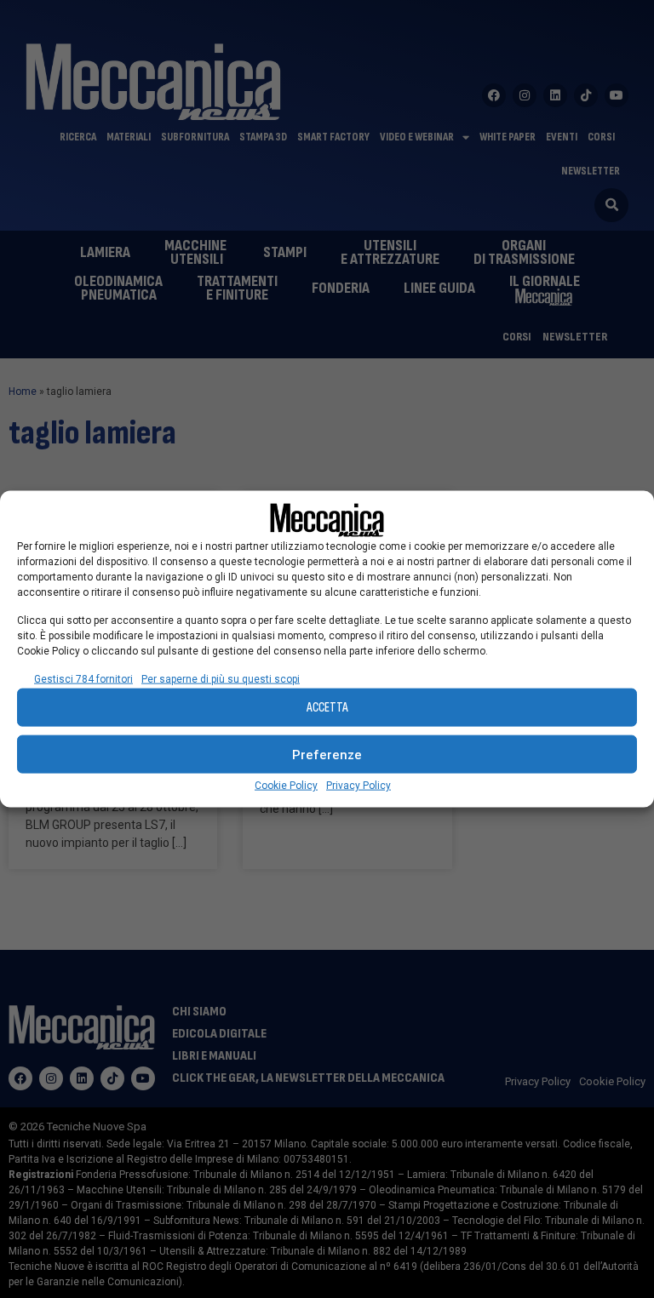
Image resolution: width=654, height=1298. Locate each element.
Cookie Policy (286, 786)
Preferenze (327, 754)
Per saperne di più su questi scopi (220, 679)
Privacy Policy (358, 786)
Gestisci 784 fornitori (83, 679)
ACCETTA (327, 707)
